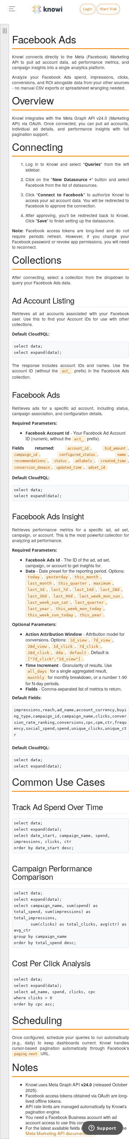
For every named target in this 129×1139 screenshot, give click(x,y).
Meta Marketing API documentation (60, 1133)
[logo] (47, 9)
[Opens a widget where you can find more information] (102, 1128)
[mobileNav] (12, 9)
